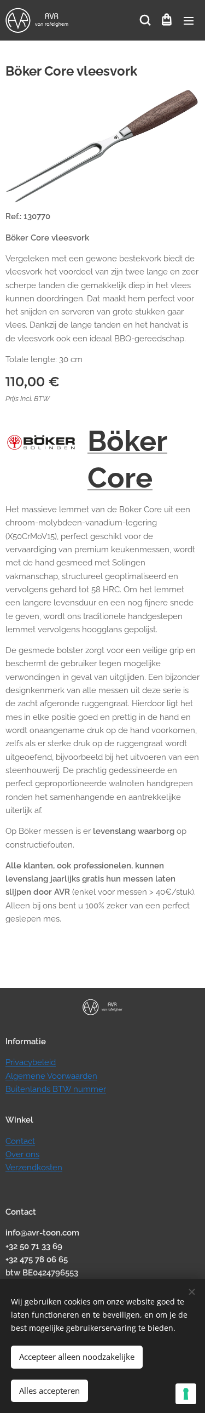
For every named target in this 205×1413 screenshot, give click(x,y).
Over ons (22, 1154)
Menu (189, 20)
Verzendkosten (33, 1167)
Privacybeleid (30, 1062)
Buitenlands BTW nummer (55, 1089)
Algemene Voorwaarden (51, 1076)
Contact (20, 1141)
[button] (144, 20)
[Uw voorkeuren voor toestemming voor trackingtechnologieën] (185, 1393)
